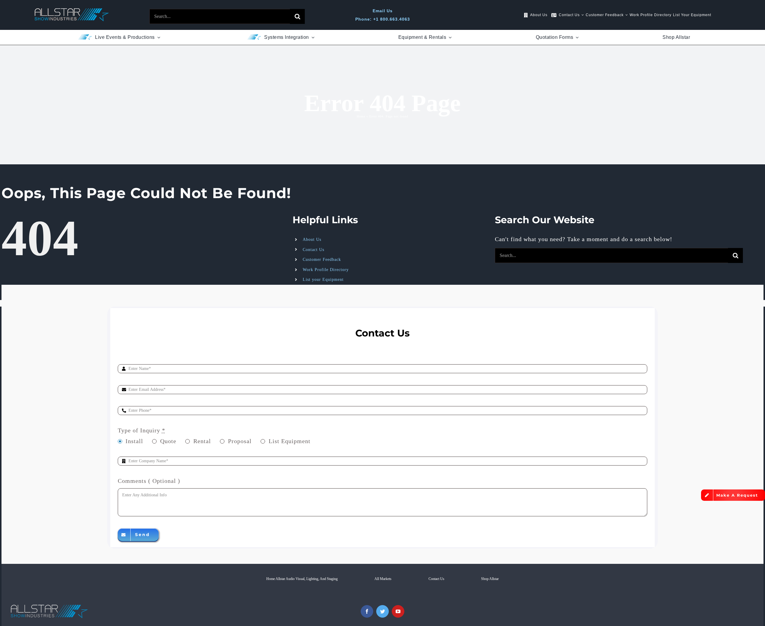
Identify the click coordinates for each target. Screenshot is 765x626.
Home (361, 116)
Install (134, 441)
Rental (202, 441)
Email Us (383, 10)
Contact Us (313, 249)
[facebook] (367, 611)
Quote (168, 441)
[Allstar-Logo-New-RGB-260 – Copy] (71, 11)
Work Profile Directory (326, 269)
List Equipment (289, 441)
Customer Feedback (322, 259)
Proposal (240, 441)
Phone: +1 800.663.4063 (382, 19)
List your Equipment (323, 279)
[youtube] (398, 611)
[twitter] (382, 611)
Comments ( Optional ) (149, 480)
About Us (312, 239)
